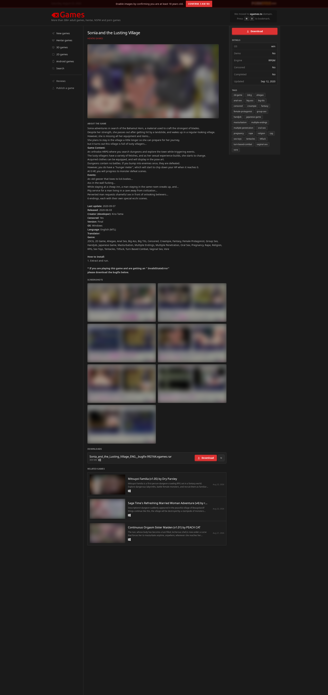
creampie (251, 106)
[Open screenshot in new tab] (121, 302)
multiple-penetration (243, 127)
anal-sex (238, 100)
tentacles (250, 138)
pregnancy (239, 133)
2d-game (238, 95)
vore (236, 149)
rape (251, 133)
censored (238, 106)
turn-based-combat (243, 144)
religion (261, 133)
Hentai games (95, 38)
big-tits (261, 100)
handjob (237, 116)
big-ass (250, 100)
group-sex (261, 111)
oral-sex (262, 127)
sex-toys (238, 138)
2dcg (249, 95)
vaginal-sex (262, 144)
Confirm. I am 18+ (199, 3)
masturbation (240, 122)
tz (221, 457)
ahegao (260, 95)
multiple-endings (259, 122)
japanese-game (253, 116)
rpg (271, 133)
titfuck (263, 138)
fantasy (264, 106)
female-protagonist (243, 111)
